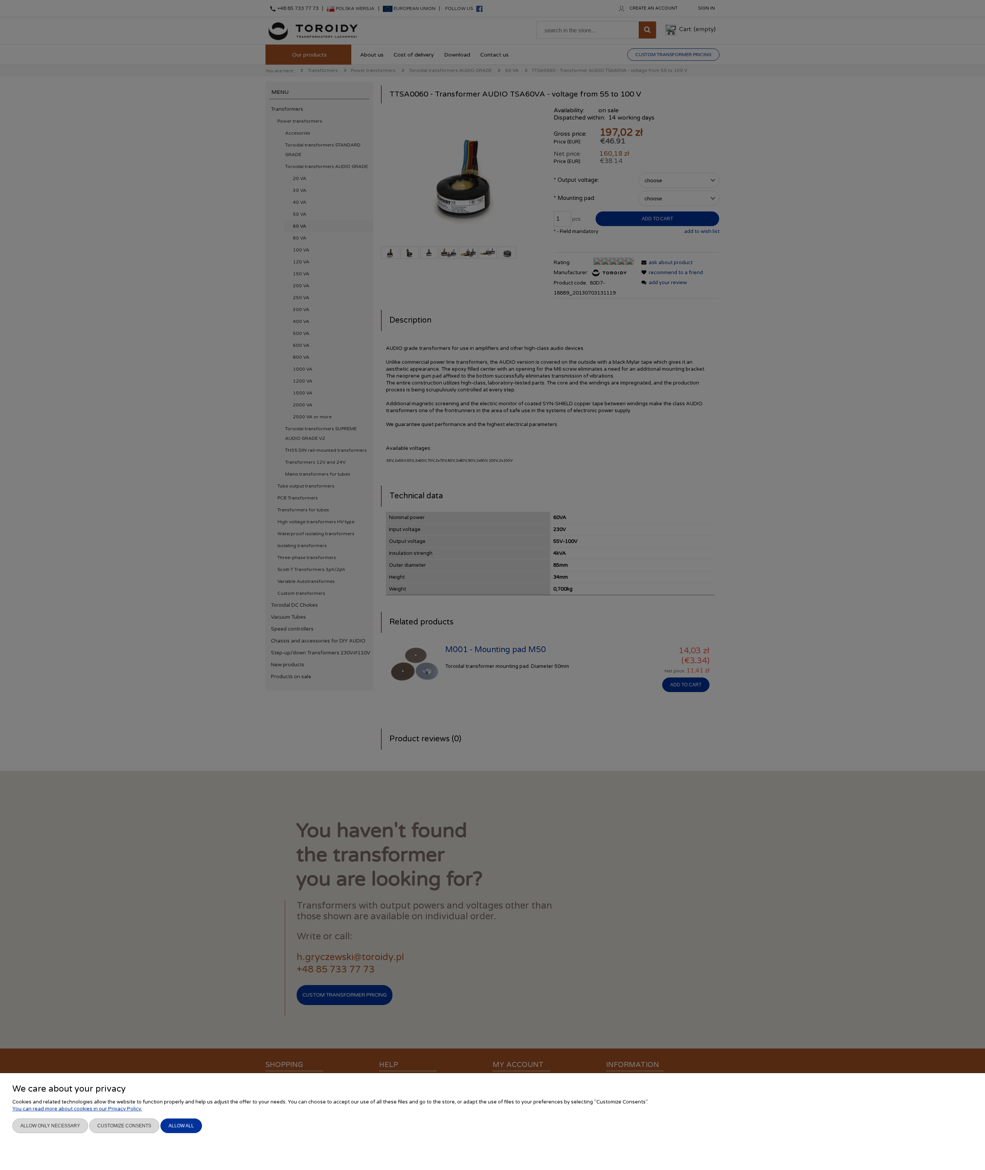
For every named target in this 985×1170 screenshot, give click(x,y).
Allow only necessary (50, 1125)
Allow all (181, 1125)
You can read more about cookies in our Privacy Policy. (77, 1109)
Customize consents (124, 1125)
